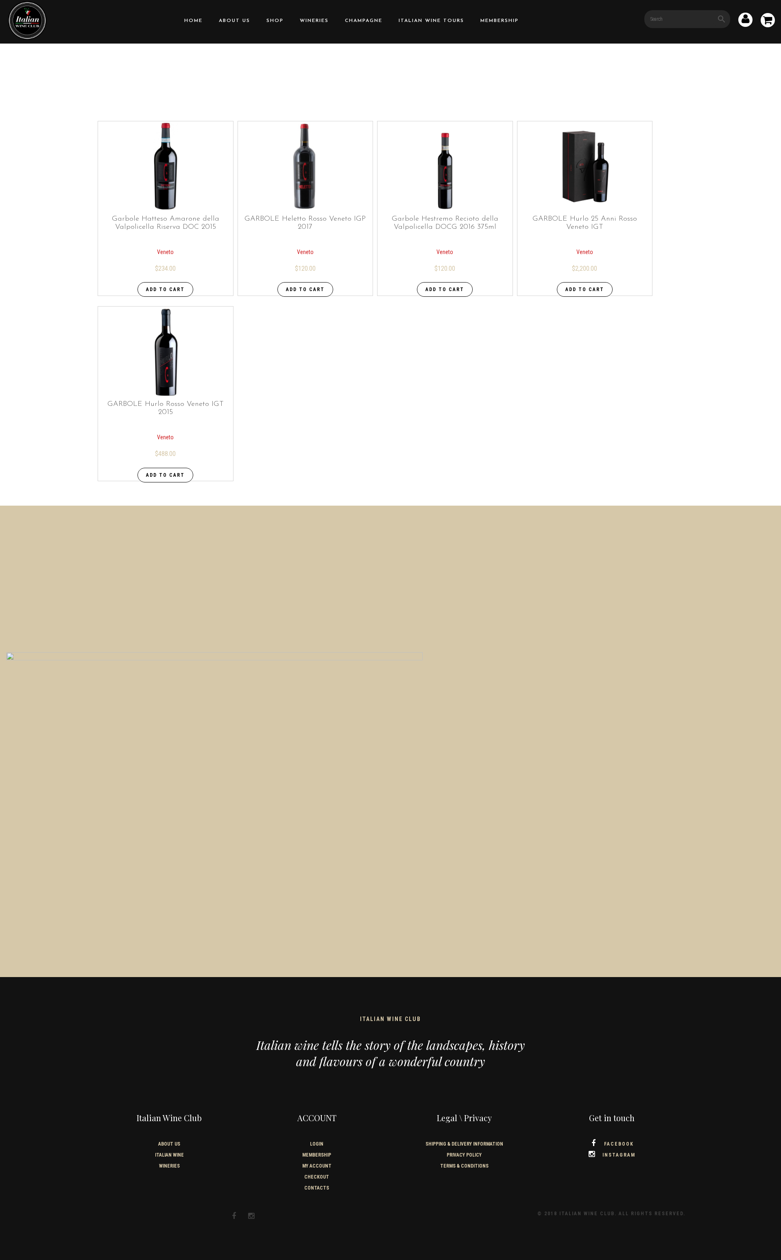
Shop (275, 20)
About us (234, 20)
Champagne (363, 20)
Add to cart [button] (165, 289)
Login (316, 1144)
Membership (499, 20)
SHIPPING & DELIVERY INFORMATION (464, 1144)
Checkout (316, 1177)
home (193, 20)
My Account (317, 1166)
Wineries (314, 20)
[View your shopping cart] (768, 22)
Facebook (619, 1144)
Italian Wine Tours (431, 20)
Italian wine (169, 1155)
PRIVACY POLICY (464, 1155)
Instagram (618, 1155)
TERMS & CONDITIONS (464, 1166)
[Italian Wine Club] (27, 19)
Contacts (316, 1188)
